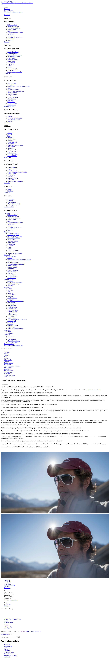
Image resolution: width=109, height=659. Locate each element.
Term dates (10, 100)
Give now (10, 176)
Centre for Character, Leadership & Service (19, 86)
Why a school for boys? (13, 28)
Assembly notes (11, 83)
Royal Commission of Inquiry (15, 145)
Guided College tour (12, 69)
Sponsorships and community (15, 181)
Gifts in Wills (11, 180)
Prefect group (11, 61)
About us (6, 42)
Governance (10, 64)
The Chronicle (11, 146)
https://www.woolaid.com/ (94, 390)
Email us (6, 606)
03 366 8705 (8, 604)
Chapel (9, 88)
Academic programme (13, 53)
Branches (10, 134)
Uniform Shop (11, 102)
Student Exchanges (12, 59)
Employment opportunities (14, 72)
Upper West (10, 169)
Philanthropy (7, 157)
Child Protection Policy (13, 119)
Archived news (11, 105)
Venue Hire (7, 183)
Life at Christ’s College (13, 56)
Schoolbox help (8, 10)
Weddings (10, 191)
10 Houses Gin (11, 153)
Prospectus (7, 650)
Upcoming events (12, 103)
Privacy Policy (11, 139)
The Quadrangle (11, 149)
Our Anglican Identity (13, 52)
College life (7, 73)
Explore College (11, 29)
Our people (10, 70)
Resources (10, 121)
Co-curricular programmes (14, 55)
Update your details (12, 154)
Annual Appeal (11, 173)
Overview (10, 116)
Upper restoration (12, 170)
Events (9, 189)
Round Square (11, 58)
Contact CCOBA (12, 156)
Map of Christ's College (13, 203)
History (9, 65)
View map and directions (10, 600)
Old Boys (6, 123)
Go (18, 637)
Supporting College (12, 178)
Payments (6, 628)
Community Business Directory (15, 91)
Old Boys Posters (12, 151)
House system (11, 38)
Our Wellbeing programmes (14, 118)
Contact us (7, 9)
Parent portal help (9, 207)
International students (13, 26)
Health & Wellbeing (9, 106)
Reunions (10, 140)
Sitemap (6, 625)
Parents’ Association (12, 97)
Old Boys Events (12, 142)
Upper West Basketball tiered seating (17, 172)
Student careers (11, 99)
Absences (10, 200)
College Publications (13, 89)
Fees (8, 31)
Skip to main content (6, 1)
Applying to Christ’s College (15, 32)
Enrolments (7, 15)
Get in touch (10, 199)
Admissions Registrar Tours (14, 37)
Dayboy (9, 35)
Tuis (8, 136)
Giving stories (11, 175)
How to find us (11, 202)
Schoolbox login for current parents (13, 12)
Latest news (10, 95)
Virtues (9, 67)
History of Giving (12, 167)
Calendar (9, 85)
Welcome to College (12, 25)
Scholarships (10, 34)
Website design (5, 634)
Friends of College (12, 92)
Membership (10, 137)
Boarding (10, 40)
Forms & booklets (12, 94)
